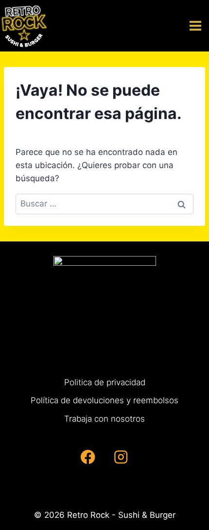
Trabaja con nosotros (104, 419)
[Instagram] (120, 457)
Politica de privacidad (104, 382)
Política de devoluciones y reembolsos (104, 400)
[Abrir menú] (197, 25)
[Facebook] (88, 457)
